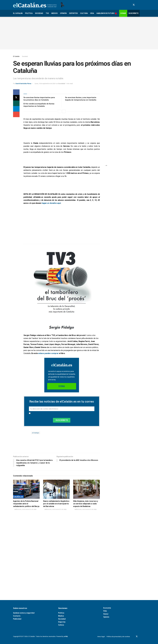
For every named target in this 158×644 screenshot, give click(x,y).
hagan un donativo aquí (51, 203)
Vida (92, 13)
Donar (123, 13)
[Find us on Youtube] (138, 5)
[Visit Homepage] (34, 4)
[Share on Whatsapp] (16, 103)
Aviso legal (101, 636)
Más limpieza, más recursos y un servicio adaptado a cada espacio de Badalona (85, 503)
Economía (107, 608)
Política (29, 13)
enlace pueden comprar (48, 353)
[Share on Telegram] (16, 109)
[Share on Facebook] (16, 92)
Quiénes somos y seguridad (23, 613)
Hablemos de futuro (105, 13)
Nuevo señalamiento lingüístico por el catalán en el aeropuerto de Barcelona (56, 503)
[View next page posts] (63, 111)
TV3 (47, 13)
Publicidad (17, 619)
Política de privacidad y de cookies (118, 636)
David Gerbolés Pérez (23, 83)
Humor (105, 614)
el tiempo (35, 433)
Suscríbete (133, 13)
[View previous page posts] (59, 111)
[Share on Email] (16, 114)
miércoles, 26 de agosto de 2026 (25, 509)
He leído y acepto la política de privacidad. (48, 413)
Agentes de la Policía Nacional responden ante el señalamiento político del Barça (26, 503)
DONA (62, 386)
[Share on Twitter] (16, 97)
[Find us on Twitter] (134, 4)
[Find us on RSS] (144, 5)
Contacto (16, 616)
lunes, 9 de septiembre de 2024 (45, 83)
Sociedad (39, 13)
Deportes (73, 13)
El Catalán (18, 13)
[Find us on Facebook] (129, 5)
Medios (54, 13)
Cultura (84, 13)
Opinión (63, 13)
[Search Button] (144, 13)
